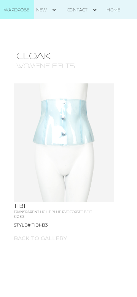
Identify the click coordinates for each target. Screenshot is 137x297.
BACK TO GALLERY (40, 238)
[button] (49, 10)
